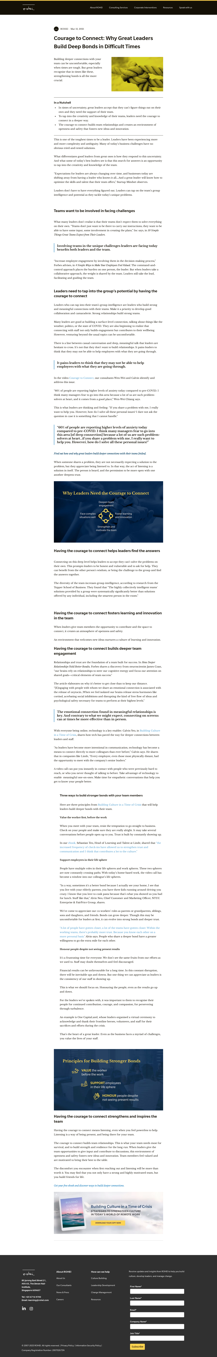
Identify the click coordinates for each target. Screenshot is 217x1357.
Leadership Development (103, 1285)
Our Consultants (63, 1285)
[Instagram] (31, 1308)
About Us (60, 1278)
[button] (96, 7)
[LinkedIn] (24, 1308)
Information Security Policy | (89, 1345)
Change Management (101, 1292)
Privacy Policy (67, 1345)
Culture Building (99, 1278)
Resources (96, 1299)
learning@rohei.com (38, 1300)
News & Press (62, 1292)
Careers (60, 1299)
